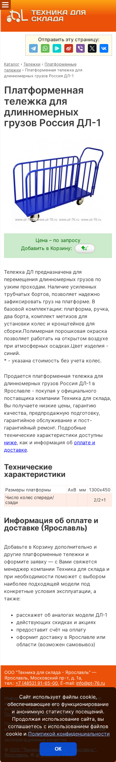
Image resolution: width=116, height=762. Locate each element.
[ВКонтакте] (104, 48)
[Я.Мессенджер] (57, 48)
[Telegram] (33, 48)
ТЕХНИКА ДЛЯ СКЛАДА (58, 15)
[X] (92, 48)
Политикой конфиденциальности (69, 734)
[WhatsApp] (45, 48)
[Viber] (80, 48)
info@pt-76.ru (90, 683)
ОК (58, 749)
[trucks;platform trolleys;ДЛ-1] (85, 248)
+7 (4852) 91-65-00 (36, 683)
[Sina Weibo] (68, 48)
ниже (10, 442)
